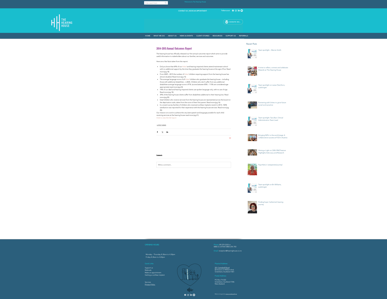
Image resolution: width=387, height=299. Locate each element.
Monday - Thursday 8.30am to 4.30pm (160, 254)
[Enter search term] (165, 3)
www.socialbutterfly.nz (231, 294)
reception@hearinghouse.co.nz (230, 251)
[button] (187, 36)
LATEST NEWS (161, 125)
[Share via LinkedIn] (167, 132)
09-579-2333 (224, 245)
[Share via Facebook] (157, 132)
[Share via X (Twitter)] (162, 132)
